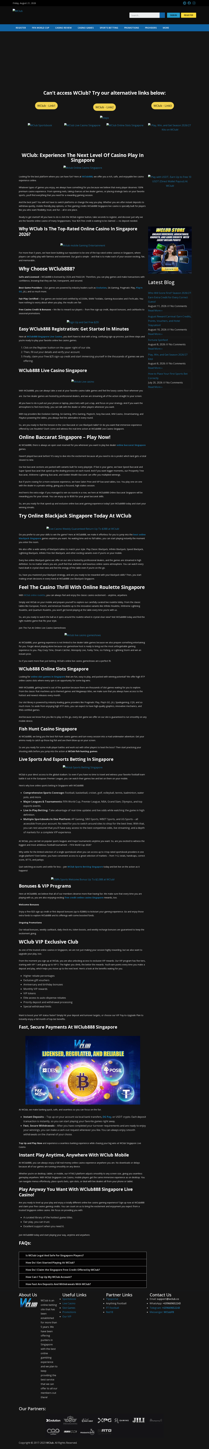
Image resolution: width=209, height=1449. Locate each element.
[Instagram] (194, 3)
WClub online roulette (34, 595)
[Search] (162, 15)
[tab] (82, 1255)
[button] (173, 15)
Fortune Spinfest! (158, 340)
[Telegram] (184, 3)
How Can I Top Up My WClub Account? (49, 1277)
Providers (151, 27)
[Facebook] (189, 3)
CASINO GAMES (86, 27)
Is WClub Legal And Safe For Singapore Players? (55, 1255)
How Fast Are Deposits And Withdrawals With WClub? (58, 1284)
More (166, 27)
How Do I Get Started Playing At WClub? (50, 1262)
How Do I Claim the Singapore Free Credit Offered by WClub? (63, 1269)
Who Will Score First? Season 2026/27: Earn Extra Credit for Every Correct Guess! (169, 297)
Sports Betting (109, 27)
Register (21, 27)
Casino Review (63, 27)
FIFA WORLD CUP (40, 27)
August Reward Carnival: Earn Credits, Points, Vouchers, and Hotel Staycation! (169, 321)
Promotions (131, 27)
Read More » (155, 310)
